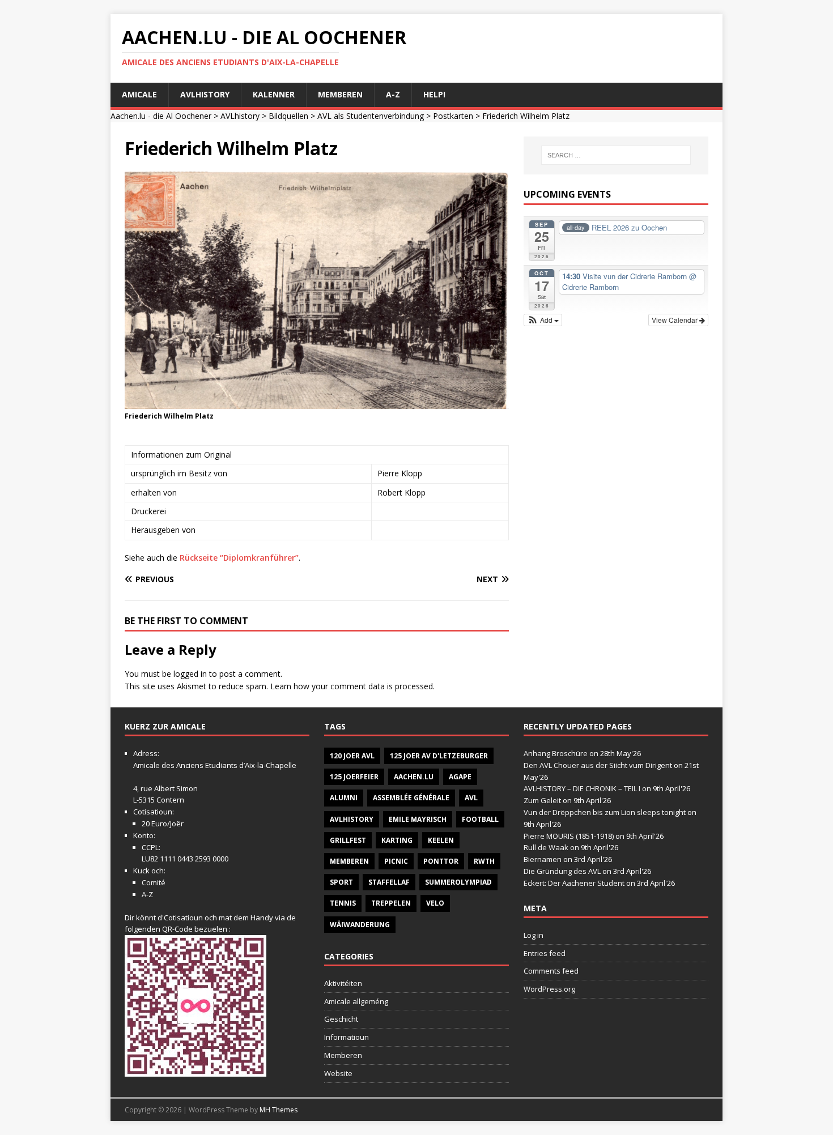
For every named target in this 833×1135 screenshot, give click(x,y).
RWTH (484, 861)
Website (338, 1073)
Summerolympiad (458, 882)
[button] (543, 320)
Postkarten (453, 115)
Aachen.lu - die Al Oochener (160, 115)
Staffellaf (389, 882)
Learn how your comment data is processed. (352, 686)
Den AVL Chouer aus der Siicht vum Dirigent (598, 765)
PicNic (396, 861)
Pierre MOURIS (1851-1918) (569, 836)
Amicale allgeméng (356, 1001)
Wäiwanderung (360, 924)
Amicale (139, 94)
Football (480, 819)
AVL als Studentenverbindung (370, 115)
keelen (441, 840)
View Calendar (675, 320)
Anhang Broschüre (556, 753)
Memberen (340, 94)
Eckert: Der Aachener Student (574, 883)
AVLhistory (205, 94)
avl (471, 798)
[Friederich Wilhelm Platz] (317, 401)
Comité (153, 882)
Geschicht (341, 1019)
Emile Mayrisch (418, 819)
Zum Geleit (542, 800)
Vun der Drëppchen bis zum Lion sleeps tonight (605, 812)
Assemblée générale (411, 798)
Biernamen (543, 859)
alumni (344, 798)
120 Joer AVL (352, 756)
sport (341, 882)
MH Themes (279, 1110)
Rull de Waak (546, 847)
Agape (460, 777)
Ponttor (440, 861)
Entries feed (545, 953)
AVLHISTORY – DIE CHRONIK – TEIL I (582, 788)
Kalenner (274, 94)
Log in (533, 935)
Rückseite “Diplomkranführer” (239, 557)
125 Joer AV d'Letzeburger (439, 756)
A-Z (393, 94)
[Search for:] (616, 155)
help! (434, 94)
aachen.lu (414, 777)
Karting (397, 840)
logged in (190, 673)
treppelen (391, 903)
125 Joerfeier (354, 777)
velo (435, 903)
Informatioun (346, 1037)
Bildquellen (288, 115)
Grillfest (348, 840)
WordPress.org (549, 989)
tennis (343, 903)
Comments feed (551, 971)
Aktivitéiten (343, 983)
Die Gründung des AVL (562, 871)
